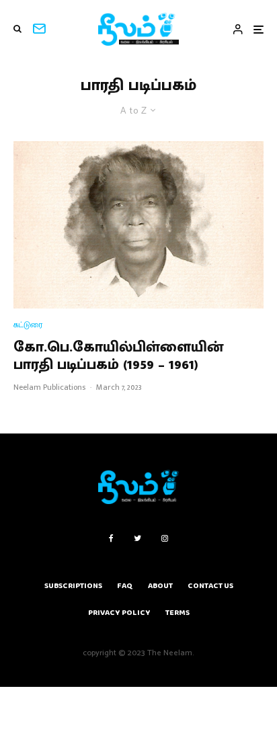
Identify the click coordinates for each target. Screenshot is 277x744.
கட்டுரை (27, 325)
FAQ (125, 585)
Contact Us (210, 585)
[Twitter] (137, 538)
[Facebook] (111, 538)
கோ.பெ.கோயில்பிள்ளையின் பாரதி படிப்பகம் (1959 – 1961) (118, 356)
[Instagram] (164, 538)
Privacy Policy (119, 612)
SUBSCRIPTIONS (73, 585)
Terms (177, 612)
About (160, 585)
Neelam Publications (49, 387)
